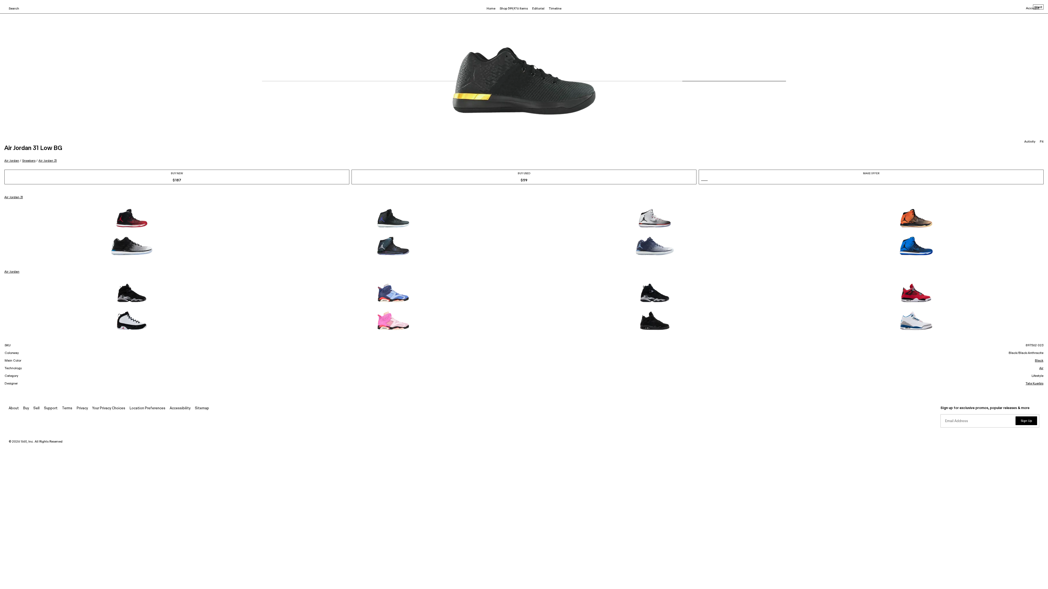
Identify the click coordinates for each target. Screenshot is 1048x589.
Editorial (538, 8)
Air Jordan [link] (11, 272)
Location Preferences (147, 408)
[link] (131, 218)
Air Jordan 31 (47, 160)
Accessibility (180, 408)
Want (1038, 7)
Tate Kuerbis (1034, 383)
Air (1041, 368)
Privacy (82, 408)
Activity (1029, 141)
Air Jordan (11, 160)
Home (491, 8)
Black (1039, 360)
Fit (1042, 141)
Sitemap (202, 408)
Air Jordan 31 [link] (13, 197)
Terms (67, 408)
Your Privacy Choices (108, 408)
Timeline (555, 8)
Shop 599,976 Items (514, 8)
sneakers (28, 160)
